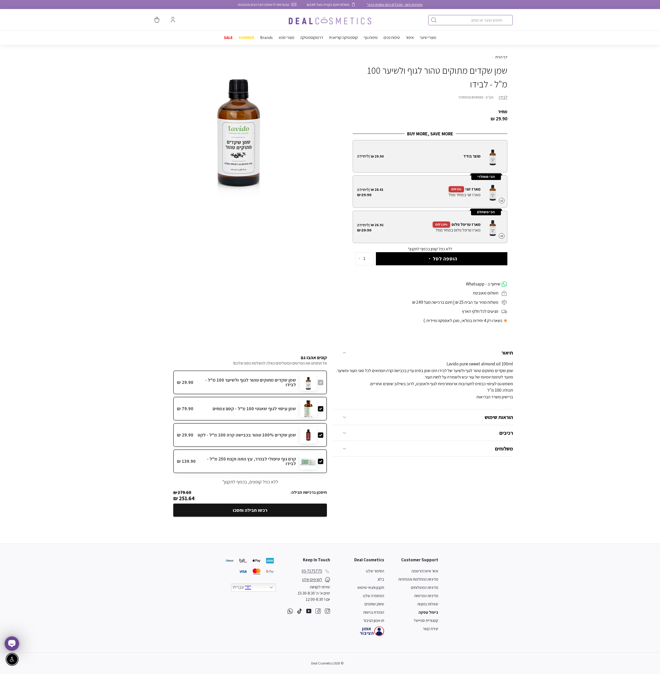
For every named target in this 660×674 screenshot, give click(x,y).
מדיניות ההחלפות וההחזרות (418, 579)
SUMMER (246, 37)
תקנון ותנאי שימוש (370, 587)
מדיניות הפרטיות (426, 595)
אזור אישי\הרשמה (424, 571)
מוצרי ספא (286, 37)
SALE (228, 37)
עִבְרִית (239, 587)
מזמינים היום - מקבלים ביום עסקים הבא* (395, 4)
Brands (266, 37)
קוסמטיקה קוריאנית (343, 37)
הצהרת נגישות (373, 612)
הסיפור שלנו (375, 571)
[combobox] (470, 20)
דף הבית (501, 56)
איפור (410, 37)
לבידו (503, 97)
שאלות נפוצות (427, 604)
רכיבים (506, 433)
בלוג (380, 579)
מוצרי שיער (428, 37)
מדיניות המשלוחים (424, 587)
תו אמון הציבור (373, 620)
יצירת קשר (430, 628)
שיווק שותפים (374, 604)
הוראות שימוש (499, 417)
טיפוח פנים (392, 37)
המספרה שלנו (373, 595)
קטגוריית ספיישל (426, 620)
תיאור (507, 352)
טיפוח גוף (371, 37)
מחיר (502, 111)
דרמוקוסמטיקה (311, 37)
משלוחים (504, 448)
